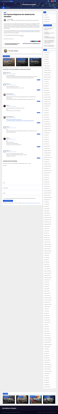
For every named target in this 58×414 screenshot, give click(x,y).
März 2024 (46, 117)
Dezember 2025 (47, 70)
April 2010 (46, 328)
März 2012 (46, 317)
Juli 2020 (45, 201)
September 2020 (47, 197)
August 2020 (46, 199)
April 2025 (46, 88)
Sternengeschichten (6, 397)
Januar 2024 (46, 121)
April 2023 (46, 141)
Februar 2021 (46, 186)
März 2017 (46, 237)
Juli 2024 (45, 108)
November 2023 (47, 126)
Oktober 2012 (46, 302)
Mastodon (7, 7)
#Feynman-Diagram (19, 20)
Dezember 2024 (47, 97)
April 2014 (46, 288)
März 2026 (46, 63)
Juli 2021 (45, 175)
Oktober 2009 (46, 342)
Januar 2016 (46, 268)
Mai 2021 (45, 179)
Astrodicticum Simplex (29, 4)
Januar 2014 (46, 295)
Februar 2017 (46, 239)
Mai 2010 (45, 326)
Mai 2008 (45, 380)
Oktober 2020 (46, 195)
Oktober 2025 (46, 74)
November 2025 (47, 72)
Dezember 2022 (47, 150)
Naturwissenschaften (6, 396)
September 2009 (47, 344)
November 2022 (47, 152)
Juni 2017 (45, 230)
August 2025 (46, 79)
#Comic (14, 20)
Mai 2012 (45, 313)
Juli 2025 (45, 81)
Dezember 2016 (47, 244)
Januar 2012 (46, 322)
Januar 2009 (46, 362)
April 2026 (46, 61)
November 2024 (47, 99)
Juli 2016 (45, 255)
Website (4, 193)
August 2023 (46, 132)
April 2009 (46, 355)
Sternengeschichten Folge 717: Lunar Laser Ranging (9, 399)
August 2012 (46, 306)
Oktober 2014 (46, 275)
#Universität (36, 20)
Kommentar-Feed (47, 19)
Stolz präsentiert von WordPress (6, 412)
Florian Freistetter (10, 19)
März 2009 (46, 357)
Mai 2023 (45, 139)
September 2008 (47, 371)
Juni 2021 (45, 177)
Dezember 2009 (47, 337)
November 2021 (47, 166)
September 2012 (47, 304)
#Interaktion (27, 20)
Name (4, 182)
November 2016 (47, 246)
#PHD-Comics (32, 20)
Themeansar (18, 412)
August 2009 (46, 346)
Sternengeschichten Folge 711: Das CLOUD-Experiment (49, 29)
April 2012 (46, 315)
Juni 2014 (45, 284)
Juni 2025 (46, 83)
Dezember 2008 (47, 364)
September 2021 (47, 170)
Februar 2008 (46, 386)
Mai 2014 (45, 286)
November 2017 (47, 219)
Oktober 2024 (46, 101)
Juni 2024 (46, 110)
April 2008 (46, 382)
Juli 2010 (45, 324)
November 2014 (47, 273)
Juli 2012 (45, 308)
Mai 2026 (45, 59)
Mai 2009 (45, 353)
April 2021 (46, 181)
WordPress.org (46, 21)
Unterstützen (40, 412)
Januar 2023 (46, 148)
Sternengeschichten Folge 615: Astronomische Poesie (9, 62)
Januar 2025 (46, 94)
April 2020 (46, 208)
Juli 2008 (45, 375)
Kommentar (5, 165)
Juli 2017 (45, 228)
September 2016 (47, 250)
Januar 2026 (46, 68)
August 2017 (46, 226)
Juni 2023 (46, 137)
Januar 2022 (46, 161)
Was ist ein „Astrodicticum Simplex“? (51, 412)
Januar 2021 (46, 188)
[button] (53, 7)
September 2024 (47, 103)
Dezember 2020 (47, 190)
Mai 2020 (45, 206)
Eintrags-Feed (46, 17)
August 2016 (46, 253)
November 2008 (47, 366)
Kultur (5, 12)
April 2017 (46, 235)
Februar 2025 (46, 92)
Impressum (44, 412)
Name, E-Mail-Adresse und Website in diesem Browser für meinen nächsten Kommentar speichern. (20, 198)
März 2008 (46, 384)
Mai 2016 (45, 259)
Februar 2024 (46, 119)
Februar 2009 (46, 360)
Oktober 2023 (46, 128)
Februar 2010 (46, 333)
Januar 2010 (46, 335)
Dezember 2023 (47, 123)
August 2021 (46, 172)
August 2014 (46, 279)
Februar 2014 (46, 293)
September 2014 (47, 277)
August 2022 (46, 159)
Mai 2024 (45, 112)
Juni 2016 (45, 257)
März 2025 (46, 90)
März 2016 (46, 264)
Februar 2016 (46, 266)
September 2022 (47, 157)
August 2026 (46, 52)
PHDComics (22, 36)
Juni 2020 (46, 204)
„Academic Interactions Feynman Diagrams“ (28, 30)
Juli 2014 (45, 282)
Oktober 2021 (46, 168)
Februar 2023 (46, 146)
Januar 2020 (46, 215)
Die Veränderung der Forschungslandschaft (31, 43)
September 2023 (47, 130)
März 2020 (46, 210)
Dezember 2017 (46, 217)
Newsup (14, 412)
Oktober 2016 (46, 248)
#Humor (23, 20)
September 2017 (47, 224)
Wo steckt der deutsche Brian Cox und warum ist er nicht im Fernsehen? (12, 44)
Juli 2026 (45, 54)
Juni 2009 (46, 351)
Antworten (38, 101)
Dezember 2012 (47, 297)
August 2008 (46, 373)
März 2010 (46, 331)
